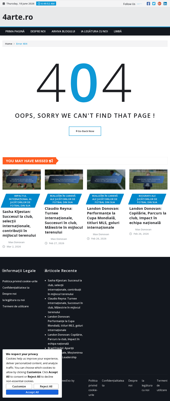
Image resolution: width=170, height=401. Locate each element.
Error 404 (21, 43)
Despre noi (38, 31)
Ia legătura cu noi (94, 31)
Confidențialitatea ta (15, 287)
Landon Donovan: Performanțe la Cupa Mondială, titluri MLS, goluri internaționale (103, 218)
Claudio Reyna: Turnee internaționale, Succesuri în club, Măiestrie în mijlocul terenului (64, 220)
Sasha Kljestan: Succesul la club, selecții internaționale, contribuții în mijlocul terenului (19, 223)
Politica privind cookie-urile (20, 281)
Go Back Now (86, 131)
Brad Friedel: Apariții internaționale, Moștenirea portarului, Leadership (65, 352)
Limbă (118, 31)
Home (8, 43)
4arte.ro (17, 17)
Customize (19, 386)
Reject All (46, 386)
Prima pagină (15, 31)
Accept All (32, 392)
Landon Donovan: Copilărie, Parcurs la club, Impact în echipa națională (147, 215)
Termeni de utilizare (15, 306)
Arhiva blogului (63, 31)
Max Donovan (16, 242)
